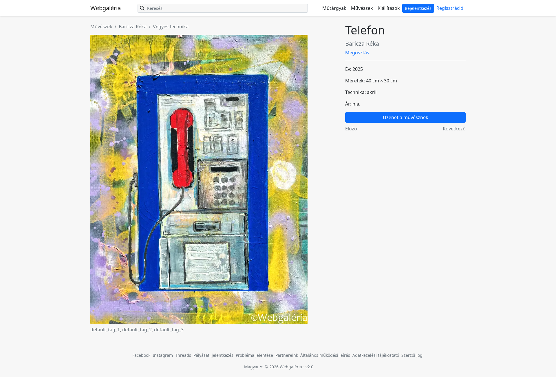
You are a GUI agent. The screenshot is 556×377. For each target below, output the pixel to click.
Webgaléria (105, 8)
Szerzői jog (412, 355)
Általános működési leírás (325, 355)
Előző (351, 128)
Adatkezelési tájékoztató (375, 355)
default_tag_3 (169, 329)
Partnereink (287, 355)
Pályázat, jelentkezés (214, 355)
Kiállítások (389, 8)
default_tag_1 (105, 329)
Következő (454, 128)
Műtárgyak (334, 8)
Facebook (141, 355)
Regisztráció (449, 8)
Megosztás (357, 52)
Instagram (163, 355)
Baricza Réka (133, 26)
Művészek (362, 8)
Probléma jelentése (255, 355)
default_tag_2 (137, 329)
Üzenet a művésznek (405, 117)
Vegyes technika (171, 26)
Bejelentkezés (418, 8)
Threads (183, 355)
